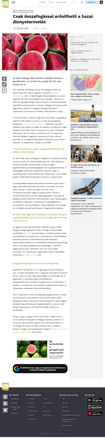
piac (53, 7)
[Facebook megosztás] (4, 79)
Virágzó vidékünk (23, 11)
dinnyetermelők (29, 7)
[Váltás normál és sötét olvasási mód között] (82, 2)
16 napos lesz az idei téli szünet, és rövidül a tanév (85, 166)
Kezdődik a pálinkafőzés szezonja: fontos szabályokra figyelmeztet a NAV (84, 127)
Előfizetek (91, 2)
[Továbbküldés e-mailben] (4, 84)
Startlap (32, 399)
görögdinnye (43, 7)
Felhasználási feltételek (71, 415)
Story (45, 399)
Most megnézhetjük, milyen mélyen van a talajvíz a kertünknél (85, 95)
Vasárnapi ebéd (62, 2)
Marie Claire (47, 415)
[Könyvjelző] (4, 90)
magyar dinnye (30, 255)
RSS (63, 399)
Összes (80, 37)
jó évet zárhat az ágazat (34, 124)
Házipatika (32, 419)
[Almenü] (13, 2)
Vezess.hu (32, 407)
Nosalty (31, 415)
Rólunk (64, 407)
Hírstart (32, 403)
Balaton (16, 413)
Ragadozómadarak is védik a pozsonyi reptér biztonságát (86, 199)
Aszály (51, 2)
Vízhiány (43, 2)
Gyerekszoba (47, 403)
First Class (33, 411)
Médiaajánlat (67, 425)
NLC (44, 407)
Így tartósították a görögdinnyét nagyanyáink (56, 347)
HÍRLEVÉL (65, 403)
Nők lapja (46, 411)
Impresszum (66, 411)
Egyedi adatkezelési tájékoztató (69, 420)
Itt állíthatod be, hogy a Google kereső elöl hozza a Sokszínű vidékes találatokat (42, 369)
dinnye (16, 7)
